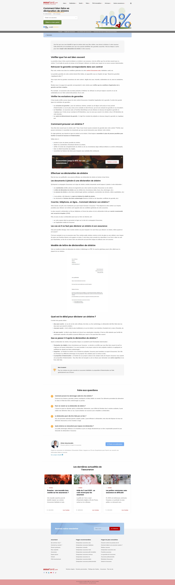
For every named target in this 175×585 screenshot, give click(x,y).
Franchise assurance (106, 552)
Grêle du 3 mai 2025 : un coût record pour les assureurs (86, 492)
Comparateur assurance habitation (84, 545)
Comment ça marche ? (56, 545)
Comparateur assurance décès (83, 559)
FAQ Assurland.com (56, 559)
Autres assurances (118, 3)
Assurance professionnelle (107, 557)
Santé (80, 3)
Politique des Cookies (93, 569)
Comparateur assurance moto (83, 550)
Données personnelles (81, 569)
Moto (87, 3)
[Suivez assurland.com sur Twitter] (46, 572)
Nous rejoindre (54, 550)
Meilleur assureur (105, 547)
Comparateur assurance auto (83, 543)
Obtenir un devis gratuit (52, 22)
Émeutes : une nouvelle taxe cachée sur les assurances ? (58, 491)
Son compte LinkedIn (56, 455)
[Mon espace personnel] (131, 3)
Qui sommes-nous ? (56, 543)
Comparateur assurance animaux (84, 554)
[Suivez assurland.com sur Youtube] (51, 572)
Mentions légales (70, 569)
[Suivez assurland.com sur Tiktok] (55, 572)
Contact (53, 557)
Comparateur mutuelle (81, 547)
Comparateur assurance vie (83, 557)
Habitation (72, 3)
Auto (64, 3)
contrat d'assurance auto (94, 70)
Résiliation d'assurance (107, 559)
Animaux (107, 3)
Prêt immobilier (96, 3)
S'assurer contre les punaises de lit (110, 543)
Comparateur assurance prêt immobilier (86, 552)
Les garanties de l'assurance (108, 554)
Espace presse (54, 554)
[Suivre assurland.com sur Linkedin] (48, 572)
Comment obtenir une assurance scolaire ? (111, 545)
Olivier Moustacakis (66, 443)
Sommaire (49, 35)
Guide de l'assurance (69, 31)
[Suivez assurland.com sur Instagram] (53, 572)
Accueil (60, 31)
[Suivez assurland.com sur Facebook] (44, 572)
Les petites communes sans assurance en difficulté (116, 491)
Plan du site (110, 569)
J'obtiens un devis (112, 162)
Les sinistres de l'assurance (84, 31)
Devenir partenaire (55, 547)
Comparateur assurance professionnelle (86, 561)
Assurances (54, 552)
